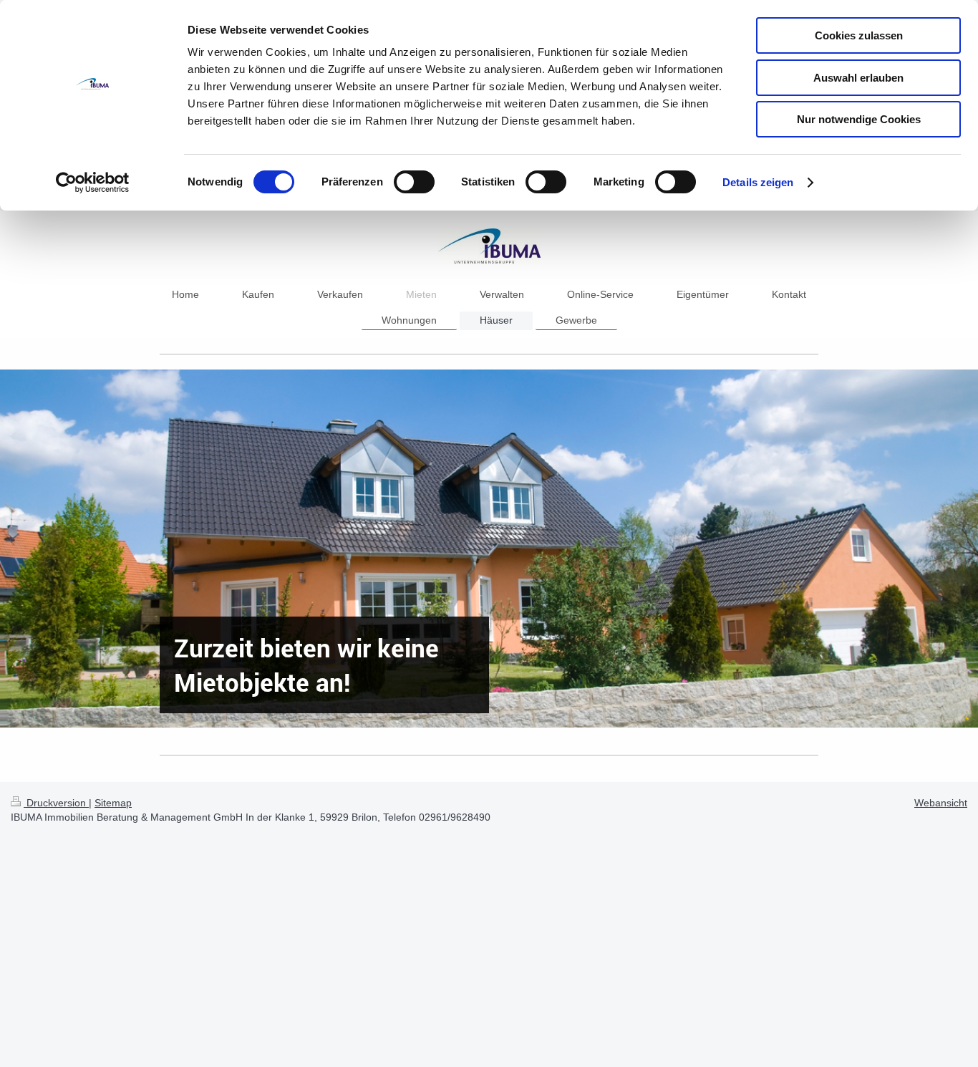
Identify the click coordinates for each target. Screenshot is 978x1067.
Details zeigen (757, 182)
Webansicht (940, 802)
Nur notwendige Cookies (859, 119)
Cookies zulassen (859, 35)
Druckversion (56, 802)
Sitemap (113, 802)
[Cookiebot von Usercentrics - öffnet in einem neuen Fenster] (92, 182)
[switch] (414, 181)
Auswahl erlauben (858, 78)
